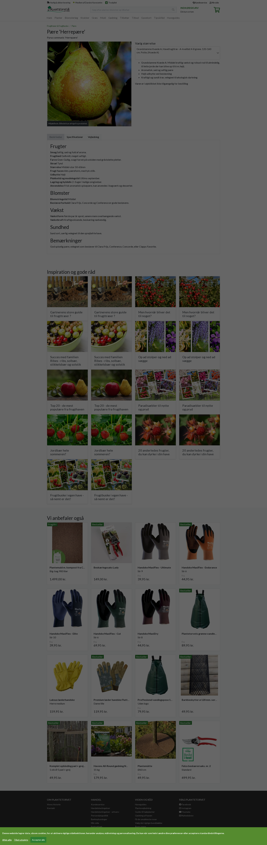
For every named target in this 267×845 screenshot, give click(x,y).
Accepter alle (38, 840)
